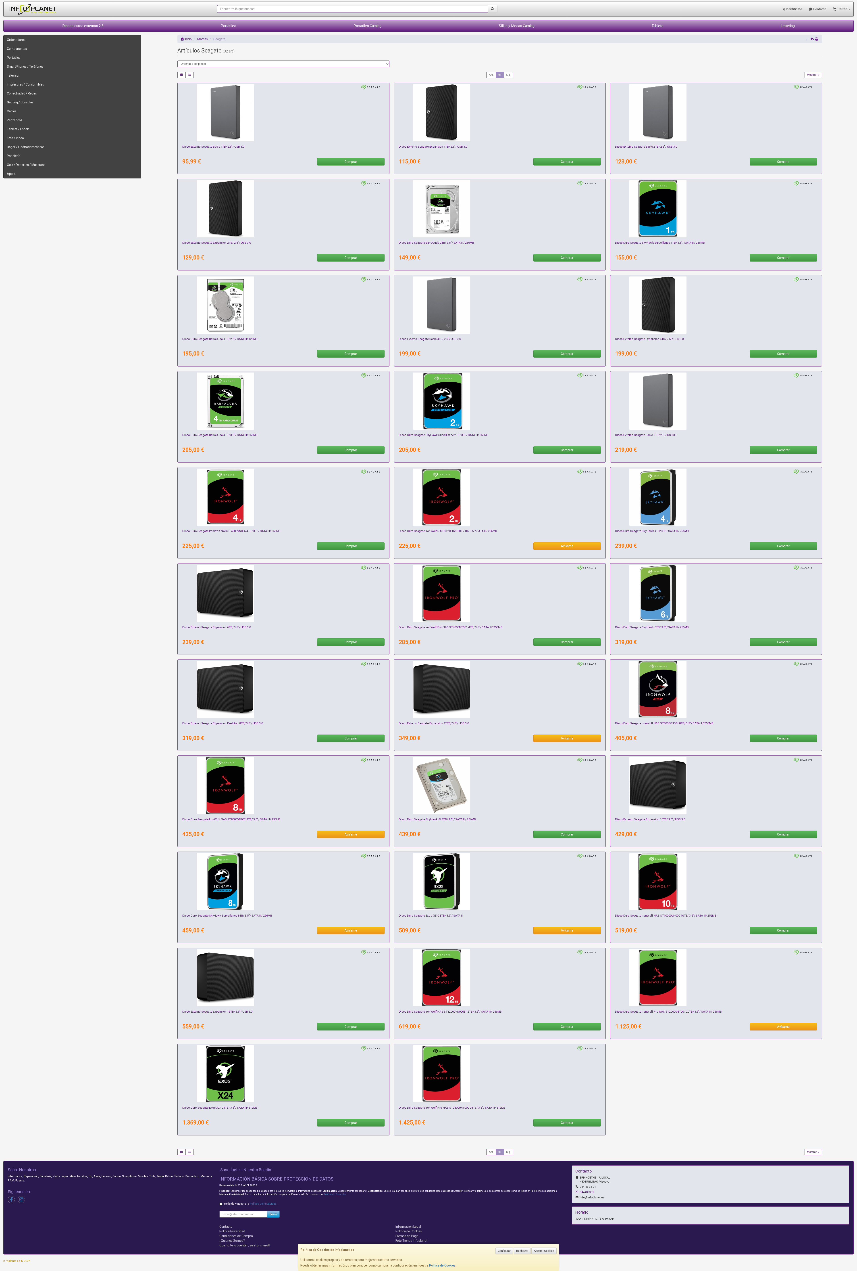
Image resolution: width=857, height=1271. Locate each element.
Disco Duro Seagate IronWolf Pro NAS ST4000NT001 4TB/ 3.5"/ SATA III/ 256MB (450, 627)
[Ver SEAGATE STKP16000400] (283, 977)
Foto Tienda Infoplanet (411, 1240)
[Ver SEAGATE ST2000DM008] (500, 208)
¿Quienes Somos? (232, 1240)
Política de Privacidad (335, 1194)
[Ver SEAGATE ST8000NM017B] (500, 881)
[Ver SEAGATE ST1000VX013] (716, 208)
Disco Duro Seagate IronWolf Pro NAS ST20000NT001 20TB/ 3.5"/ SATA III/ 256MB (668, 1011)
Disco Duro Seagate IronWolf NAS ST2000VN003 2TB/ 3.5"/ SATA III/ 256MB (448, 531)
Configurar (504, 1250)
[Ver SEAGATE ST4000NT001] (500, 593)
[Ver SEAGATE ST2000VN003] (500, 497)
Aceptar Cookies (544, 1250)
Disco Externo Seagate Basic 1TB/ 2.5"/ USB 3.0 (213, 146)
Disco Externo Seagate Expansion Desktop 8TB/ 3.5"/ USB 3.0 (222, 723)
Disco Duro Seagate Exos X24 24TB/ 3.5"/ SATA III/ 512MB (220, 1107)
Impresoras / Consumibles (25, 84)
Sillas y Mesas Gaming (517, 26)
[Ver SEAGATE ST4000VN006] (283, 497)
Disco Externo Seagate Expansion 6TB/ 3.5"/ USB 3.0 (216, 627)
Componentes (17, 48)
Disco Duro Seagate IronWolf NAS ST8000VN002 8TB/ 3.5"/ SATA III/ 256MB (231, 819)
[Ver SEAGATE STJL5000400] (716, 401)
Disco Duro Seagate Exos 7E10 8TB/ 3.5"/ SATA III (431, 915)
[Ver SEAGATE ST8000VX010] (283, 881)
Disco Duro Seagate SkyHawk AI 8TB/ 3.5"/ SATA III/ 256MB (437, 819)
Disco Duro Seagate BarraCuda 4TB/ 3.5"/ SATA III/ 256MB (220, 435)
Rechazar (522, 1250)
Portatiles (228, 26)
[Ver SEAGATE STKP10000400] (716, 785)
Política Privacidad (232, 1231)
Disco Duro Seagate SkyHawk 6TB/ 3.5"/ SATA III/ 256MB (652, 627)
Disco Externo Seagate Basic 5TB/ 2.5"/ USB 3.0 (646, 435)
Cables (12, 111)
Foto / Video (15, 138)
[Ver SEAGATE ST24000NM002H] (283, 1073)
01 (499, 74)
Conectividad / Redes (22, 93)
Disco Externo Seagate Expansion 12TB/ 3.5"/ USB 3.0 (434, 723)
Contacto (819, 9)
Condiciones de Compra (236, 1236)
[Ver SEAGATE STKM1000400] (500, 112)
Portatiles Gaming (367, 26)
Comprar (351, 161)
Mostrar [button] (812, 74)
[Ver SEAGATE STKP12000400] (500, 689)
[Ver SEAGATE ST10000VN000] (716, 881)
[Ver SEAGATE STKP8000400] (283, 689)
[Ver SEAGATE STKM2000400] (283, 208)
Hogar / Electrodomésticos (25, 147)
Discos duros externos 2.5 (83, 26)
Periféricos (14, 120)
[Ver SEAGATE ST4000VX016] (716, 497)
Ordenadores (16, 40)
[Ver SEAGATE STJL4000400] (500, 305)
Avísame (567, 546)
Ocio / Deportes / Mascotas (26, 165)
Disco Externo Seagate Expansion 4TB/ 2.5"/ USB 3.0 (649, 339)
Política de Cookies (442, 1265)
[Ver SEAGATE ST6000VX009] (716, 593)
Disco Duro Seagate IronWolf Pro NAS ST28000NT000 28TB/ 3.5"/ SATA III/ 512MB (452, 1107)
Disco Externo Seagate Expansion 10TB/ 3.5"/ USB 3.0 (650, 819)
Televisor (13, 75)
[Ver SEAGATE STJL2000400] (716, 112)
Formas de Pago (406, 1236)
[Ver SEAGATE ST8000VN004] (716, 689)
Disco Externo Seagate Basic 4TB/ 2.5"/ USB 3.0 (430, 339)
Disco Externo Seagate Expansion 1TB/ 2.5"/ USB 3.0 (433, 146)
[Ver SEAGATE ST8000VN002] (283, 785)
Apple (11, 174)
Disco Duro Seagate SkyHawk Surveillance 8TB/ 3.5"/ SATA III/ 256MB (227, 915)
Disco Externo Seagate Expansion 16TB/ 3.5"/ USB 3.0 (217, 1011)
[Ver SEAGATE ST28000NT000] (500, 1073)
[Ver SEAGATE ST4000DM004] (283, 401)
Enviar (273, 1214)
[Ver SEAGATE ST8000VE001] (500, 785)
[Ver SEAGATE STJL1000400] (283, 112)
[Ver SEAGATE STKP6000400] (283, 593)
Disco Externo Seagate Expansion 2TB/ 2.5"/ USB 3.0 (216, 242)
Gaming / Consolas (20, 102)
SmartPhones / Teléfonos (25, 66)
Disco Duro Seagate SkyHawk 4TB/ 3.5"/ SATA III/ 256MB (652, 531)
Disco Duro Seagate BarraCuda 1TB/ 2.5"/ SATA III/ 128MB (220, 339)
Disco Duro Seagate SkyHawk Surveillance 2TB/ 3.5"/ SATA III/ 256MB (444, 435)
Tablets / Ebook (18, 129)
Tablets (657, 26)
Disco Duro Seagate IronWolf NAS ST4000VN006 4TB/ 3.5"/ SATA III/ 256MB (231, 531)
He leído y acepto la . (250, 1203)
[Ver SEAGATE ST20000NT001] (716, 977)
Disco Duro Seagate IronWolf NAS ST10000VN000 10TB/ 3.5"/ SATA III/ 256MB (665, 915)
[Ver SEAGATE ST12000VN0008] (500, 977)
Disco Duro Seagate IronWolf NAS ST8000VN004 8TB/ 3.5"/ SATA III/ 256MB (664, 723)
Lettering (788, 26)
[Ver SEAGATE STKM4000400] (716, 305)
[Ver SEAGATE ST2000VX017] (500, 401)
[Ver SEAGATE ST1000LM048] (283, 305)
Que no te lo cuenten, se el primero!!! (244, 1245)
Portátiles (14, 57)
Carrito (842, 9)
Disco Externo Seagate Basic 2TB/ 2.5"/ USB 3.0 (646, 146)
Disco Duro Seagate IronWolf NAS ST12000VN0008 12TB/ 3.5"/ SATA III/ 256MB (450, 1011)
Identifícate (793, 9)
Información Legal (408, 1226)
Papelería (13, 156)
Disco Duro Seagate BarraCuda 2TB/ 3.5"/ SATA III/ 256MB (436, 242)
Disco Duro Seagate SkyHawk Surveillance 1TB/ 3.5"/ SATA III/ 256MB (660, 242)
